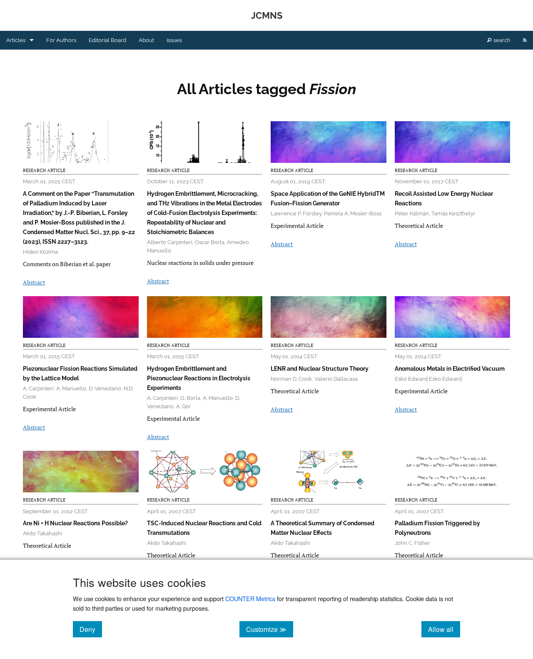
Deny (91, 629)
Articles (15, 40)
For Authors (61, 40)
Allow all (444, 629)
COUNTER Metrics (250, 598)
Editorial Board (107, 40)
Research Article (44, 170)
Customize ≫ (269, 629)
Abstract (34, 282)
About (146, 40)
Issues (174, 40)
